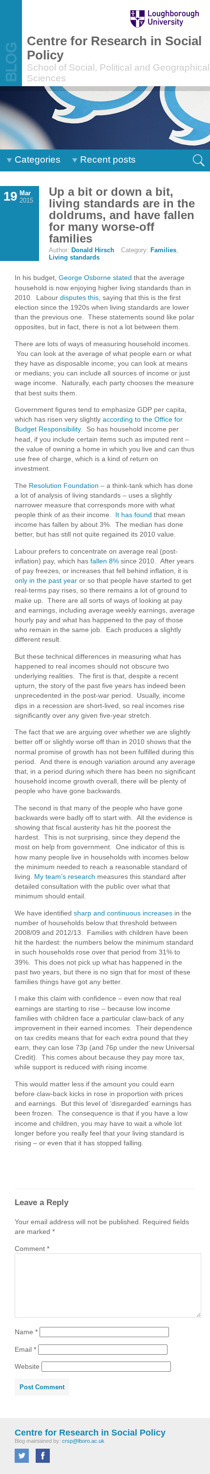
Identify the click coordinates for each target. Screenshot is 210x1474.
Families (163, 250)
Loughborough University (160, 19)
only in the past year (46, 580)
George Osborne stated (95, 277)
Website (27, 1366)
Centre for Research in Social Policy (90, 1432)
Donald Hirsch (92, 250)
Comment (32, 1248)
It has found (133, 515)
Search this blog (199, 160)
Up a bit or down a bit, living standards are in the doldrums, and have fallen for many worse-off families (122, 215)
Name (26, 1332)
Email (25, 1349)
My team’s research (64, 876)
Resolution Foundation (64, 485)
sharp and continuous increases (123, 913)
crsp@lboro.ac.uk (83, 1441)
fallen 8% (104, 561)
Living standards (74, 257)
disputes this (79, 297)
